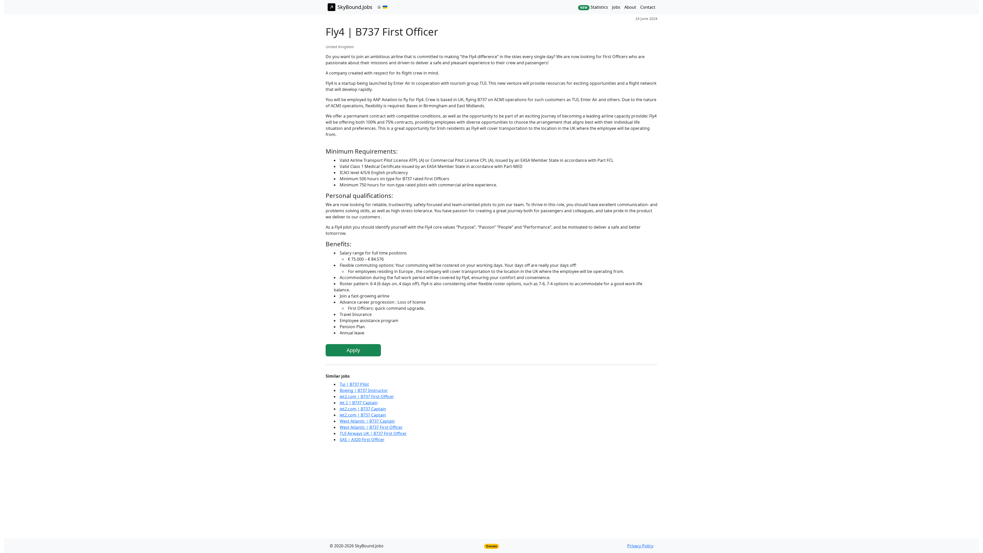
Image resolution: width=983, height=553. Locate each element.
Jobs (616, 7)
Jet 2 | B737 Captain (359, 403)
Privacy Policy (640, 546)
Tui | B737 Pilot (354, 384)
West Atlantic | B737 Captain (367, 421)
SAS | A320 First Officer (362, 439)
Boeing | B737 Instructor (364, 390)
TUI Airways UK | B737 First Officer (373, 433)
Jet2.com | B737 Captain (363, 409)
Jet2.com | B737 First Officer (367, 396)
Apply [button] (353, 350)
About (630, 7)
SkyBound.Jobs (354, 7)
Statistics (594, 7)
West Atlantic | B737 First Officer (371, 427)
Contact (647, 7)
